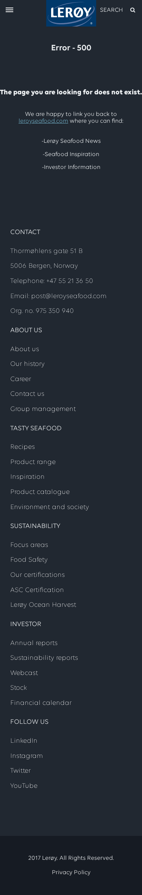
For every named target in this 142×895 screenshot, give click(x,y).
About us (24, 349)
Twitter (20, 771)
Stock (18, 688)
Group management (43, 409)
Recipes (22, 447)
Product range (33, 462)
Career (20, 379)
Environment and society (49, 507)
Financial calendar (41, 703)
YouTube (23, 786)
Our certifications (37, 575)
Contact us (27, 394)
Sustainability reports (44, 658)
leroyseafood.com (43, 121)
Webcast (24, 673)
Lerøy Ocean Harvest (43, 605)
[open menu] (9, 10)
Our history (27, 364)
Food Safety (29, 560)
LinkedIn (23, 741)
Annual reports (34, 643)
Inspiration (27, 477)
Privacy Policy (71, 873)
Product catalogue (40, 492)
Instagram (26, 756)
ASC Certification (37, 590)
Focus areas (29, 545)
